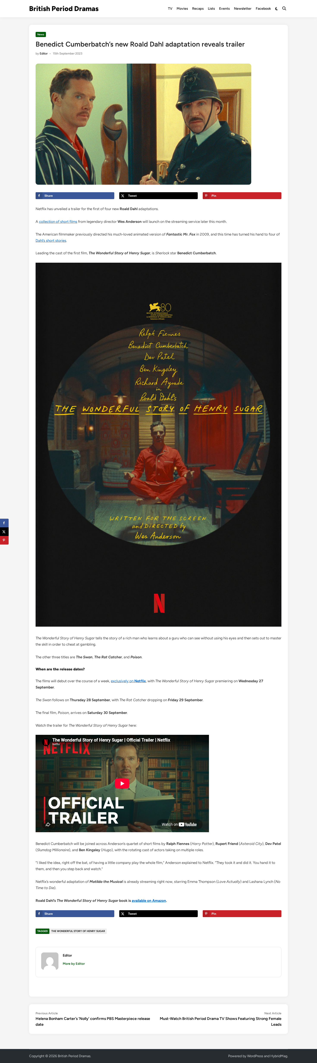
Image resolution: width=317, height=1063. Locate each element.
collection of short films (58, 221)
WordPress (255, 1056)
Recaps (198, 8)
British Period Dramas (64, 9)
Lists (211, 8)
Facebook (263, 8)
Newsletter (242, 8)
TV (170, 8)
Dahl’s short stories (51, 240)
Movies (182, 8)
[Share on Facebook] (4, 523)
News (40, 34)
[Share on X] (4, 531)
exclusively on (128, 681)
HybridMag (278, 1056)
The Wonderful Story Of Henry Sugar (78, 931)
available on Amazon (149, 900)
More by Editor (74, 964)
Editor (44, 53)
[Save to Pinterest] (4, 540)
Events (224, 8)
